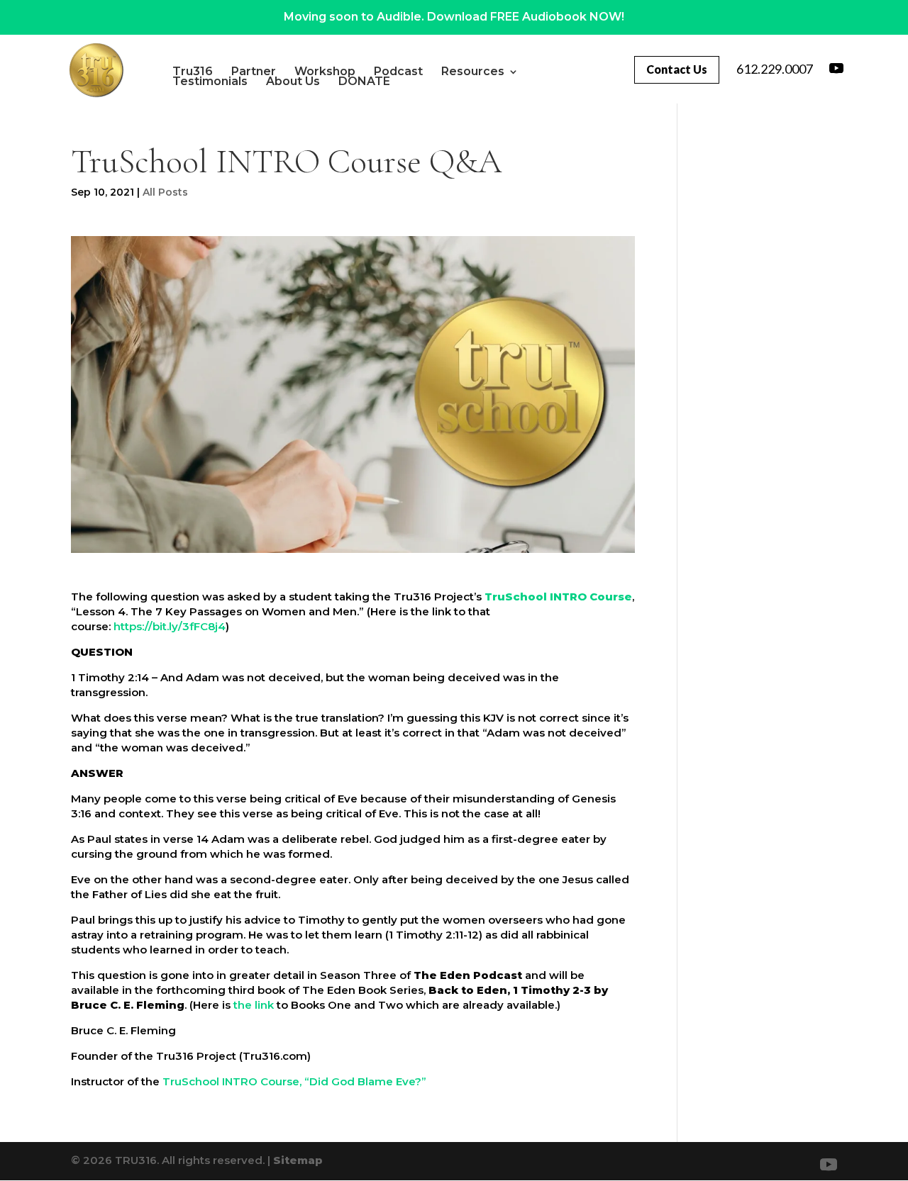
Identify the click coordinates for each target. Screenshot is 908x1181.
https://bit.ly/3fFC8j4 (170, 626)
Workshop (324, 72)
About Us (293, 81)
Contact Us (676, 69)
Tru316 (192, 72)
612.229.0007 (774, 68)
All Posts (165, 192)
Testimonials (210, 81)
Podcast (398, 72)
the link (253, 1005)
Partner (253, 72)
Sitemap (298, 1160)
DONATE (364, 81)
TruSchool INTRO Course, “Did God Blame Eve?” (294, 1081)
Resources (472, 72)
